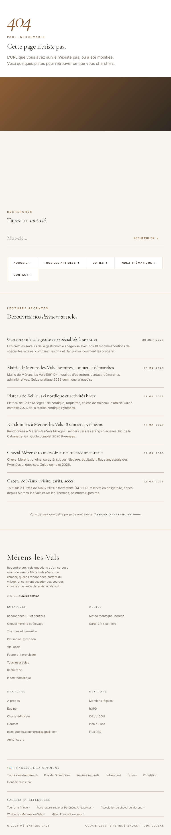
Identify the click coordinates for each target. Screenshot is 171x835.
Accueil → (22, 262)
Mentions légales (101, 700)
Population (150, 775)
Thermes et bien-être (22, 631)
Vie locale (13, 647)
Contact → (23, 274)
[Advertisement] (85, 164)
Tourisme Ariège (19, 807)
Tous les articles (18, 662)
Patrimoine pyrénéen (21, 639)
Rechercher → (146, 238)
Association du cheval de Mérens (123, 807)
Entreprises (113, 775)
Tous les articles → (62, 262)
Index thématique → (138, 262)
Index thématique (19, 678)
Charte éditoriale (18, 716)
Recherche (14, 670)
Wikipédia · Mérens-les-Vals (26, 814)
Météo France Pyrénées (68, 814)
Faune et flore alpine (21, 654)
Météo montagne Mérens (106, 616)
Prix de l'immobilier (57, 775)
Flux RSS (95, 731)
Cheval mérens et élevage (25, 623)
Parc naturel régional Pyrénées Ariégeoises (65, 807)
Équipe (12, 708)
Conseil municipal (19, 782)
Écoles (132, 775)
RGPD (93, 708)
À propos (13, 700)
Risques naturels (87, 775)
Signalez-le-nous (114, 514)
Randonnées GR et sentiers (26, 616)
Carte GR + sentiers (102, 623)
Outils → (100, 262)
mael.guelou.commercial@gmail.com (32, 731)
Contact (12, 724)
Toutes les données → (22, 775)
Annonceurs (15, 739)
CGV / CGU (97, 716)
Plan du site (97, 724)
